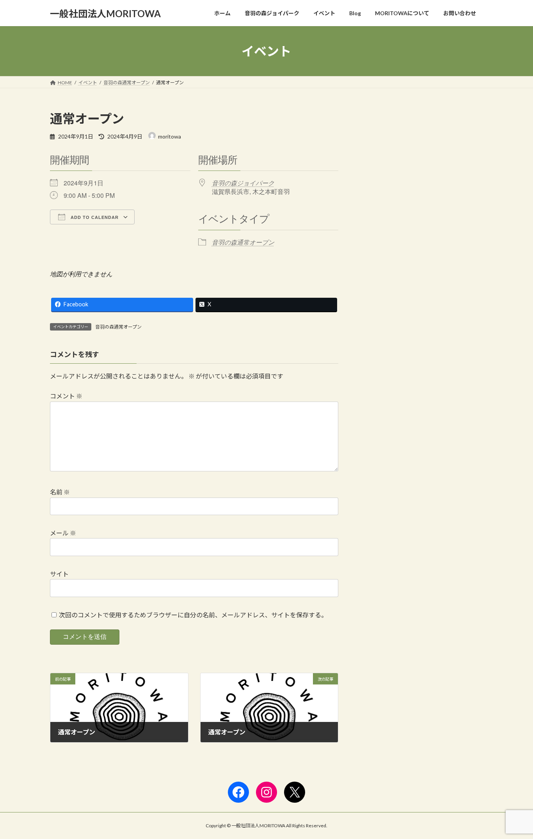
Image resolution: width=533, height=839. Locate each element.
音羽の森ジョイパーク (243, 182)
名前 (60, 492)
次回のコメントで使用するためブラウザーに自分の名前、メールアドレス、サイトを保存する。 (193, 615)
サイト (59, 574)
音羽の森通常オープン (243, 242)
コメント (66, 396)
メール (63, 533)
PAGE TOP (513, 806)
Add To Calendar (94, 217)
